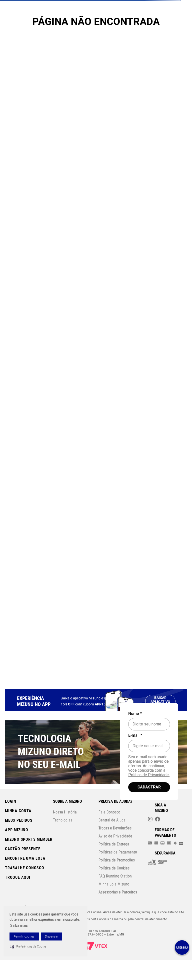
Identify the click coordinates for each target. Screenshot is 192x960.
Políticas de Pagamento (117, 852)
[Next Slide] (185, 36)
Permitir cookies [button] (24, 936)
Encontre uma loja (25, 858)
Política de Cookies (114, 868)
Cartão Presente (22, 848)
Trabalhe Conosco (24, 867)
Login (10, 801)
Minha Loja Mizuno (113, 884)
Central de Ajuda (112, 820)
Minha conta (18, 810)
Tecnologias (62, 820)
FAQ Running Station (115, 876)
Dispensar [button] (51, 936)
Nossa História (65, 812)
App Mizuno (16, 829)
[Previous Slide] (7, 36)
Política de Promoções (116, 860)
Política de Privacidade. (149, 774)
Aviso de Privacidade (115, 836)
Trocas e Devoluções (115, 828)
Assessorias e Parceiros (117, 892)
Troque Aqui (17, 877)
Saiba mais (19, 925)
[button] (28, 946)
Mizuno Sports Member (28, 839)
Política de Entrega (113, 844)
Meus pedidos (18, 820)
